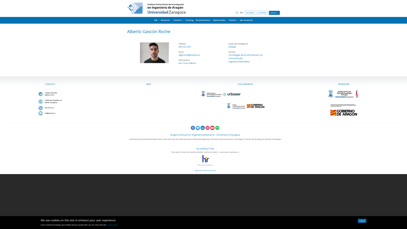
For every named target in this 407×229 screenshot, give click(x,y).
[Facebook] (193, 128)
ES (237, 12)
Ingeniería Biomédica (238, 61)
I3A (155, 20)
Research (165, 20)
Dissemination (203, 20)
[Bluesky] (198, 128)
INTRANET (250, 13)
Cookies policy (112, 225)
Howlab (232, 46)
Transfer (177, 20)
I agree (362, 221)
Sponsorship (219, 20)
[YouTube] (212, 128)
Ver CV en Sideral (187, 63)
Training (189, 20)
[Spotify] (217, 128)
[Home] (180, 8)
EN (241, 12)
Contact (232, 20)
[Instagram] (207, 128)
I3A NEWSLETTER (205, 148)
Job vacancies (246, 20)
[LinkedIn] (203, 128)
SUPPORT (263, 13)
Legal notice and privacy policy (205, 170)
